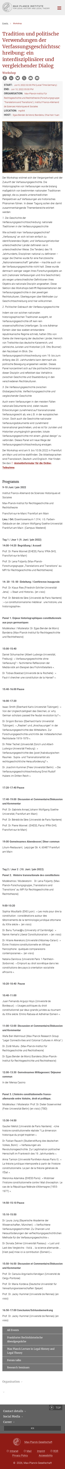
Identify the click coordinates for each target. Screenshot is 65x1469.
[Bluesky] (17, 78)
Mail (29, 1451)
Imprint (41, 1451)
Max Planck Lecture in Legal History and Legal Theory (30, 1350)
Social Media (12, 1416)
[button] (32, 1391)
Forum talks (14, 1360)
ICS (32, 1428)
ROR (55, 1451)
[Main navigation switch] (59, 8)
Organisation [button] (11, 1381)
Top (58, 1407)
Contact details (13, 1411)
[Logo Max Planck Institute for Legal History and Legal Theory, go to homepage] (26, 7)
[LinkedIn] (11, 78)
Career (7, 1422)
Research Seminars (18, 1367)
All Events (13, 1330)
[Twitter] (24, 78)
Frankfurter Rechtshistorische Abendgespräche (25, 1339)
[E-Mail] (30, 78)
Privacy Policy (20, 1455)
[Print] (37, 78)
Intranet (14, 1451)
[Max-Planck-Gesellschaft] (18, 1442)
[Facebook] (4, 78)
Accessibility (46, 1455)
